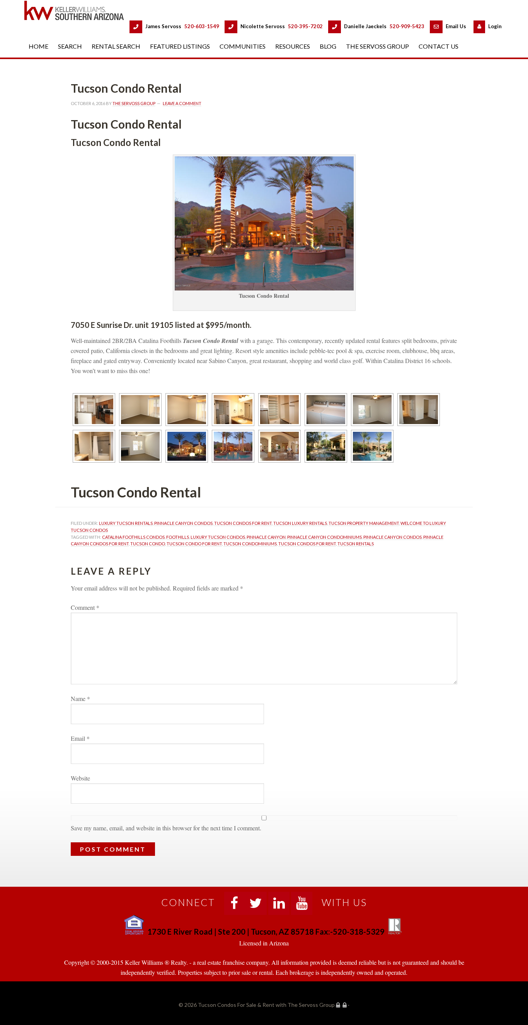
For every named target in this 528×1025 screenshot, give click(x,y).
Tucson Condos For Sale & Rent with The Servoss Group (78, 10)
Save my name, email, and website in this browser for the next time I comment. (166, 828)
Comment (85, 607)
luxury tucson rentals (126, 523)
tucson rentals (355, 543)
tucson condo (147, 543)
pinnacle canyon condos (392, 537)
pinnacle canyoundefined (266, 537)
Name (80, 698)
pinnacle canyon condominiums (324, 537)
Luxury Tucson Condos (218, 537)
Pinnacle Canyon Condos (183, 523)
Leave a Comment (182, 103)
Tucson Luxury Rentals (300, 523)
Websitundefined (80, 778)
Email (80, 738)
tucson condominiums (250, 543)
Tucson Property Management (364, 523)
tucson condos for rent (307, 543)
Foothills (177, 537)
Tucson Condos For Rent (243, 523)
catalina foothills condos (133, 537)
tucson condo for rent (194, 543)
